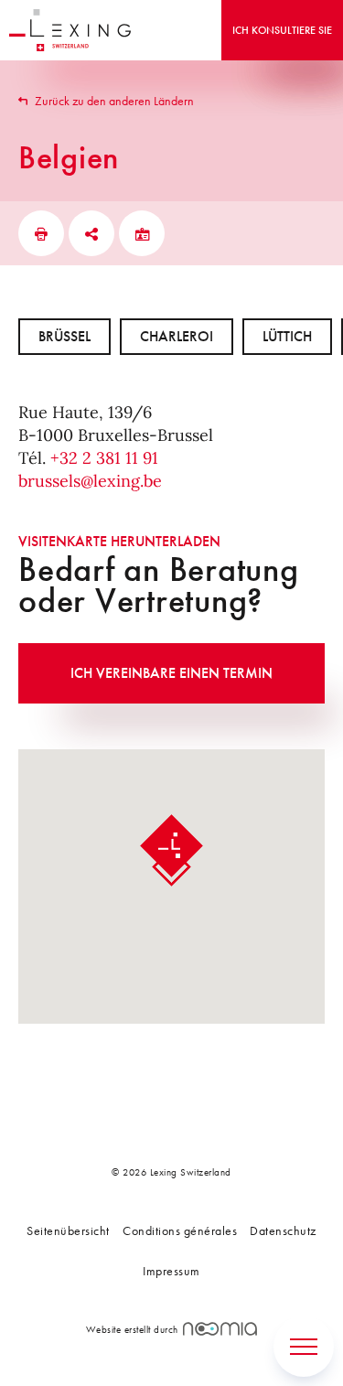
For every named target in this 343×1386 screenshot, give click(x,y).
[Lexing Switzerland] (70, 30)
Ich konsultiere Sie (282, 30)
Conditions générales (180, 1230)
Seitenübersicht (68, 1230)
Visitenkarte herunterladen (119, 541)
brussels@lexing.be (90, 480)
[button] (171, 850)
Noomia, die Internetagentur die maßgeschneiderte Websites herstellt (220, 1329)
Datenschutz (283, 1230)
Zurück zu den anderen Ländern (113, 100)
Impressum (171, 1270)
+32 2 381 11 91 (104, 457)
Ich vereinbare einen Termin (171, 672)
